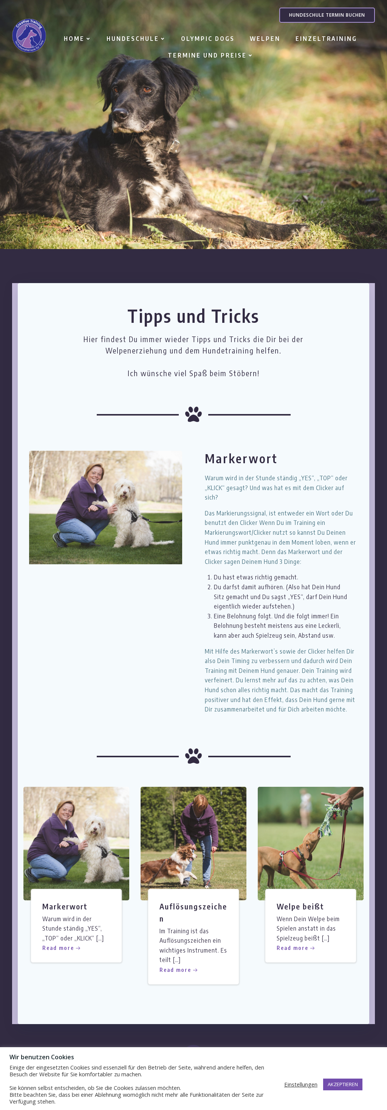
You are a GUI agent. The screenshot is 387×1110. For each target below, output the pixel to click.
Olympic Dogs (208, 38)
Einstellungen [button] (300, 1084)
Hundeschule (133, 38)
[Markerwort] (105, 507)
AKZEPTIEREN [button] (343, 1084)
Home (74, 38)
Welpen (265, 38)
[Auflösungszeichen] (193, 843)
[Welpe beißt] (311, 843)
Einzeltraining (326, 38)
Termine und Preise (207, 55)
